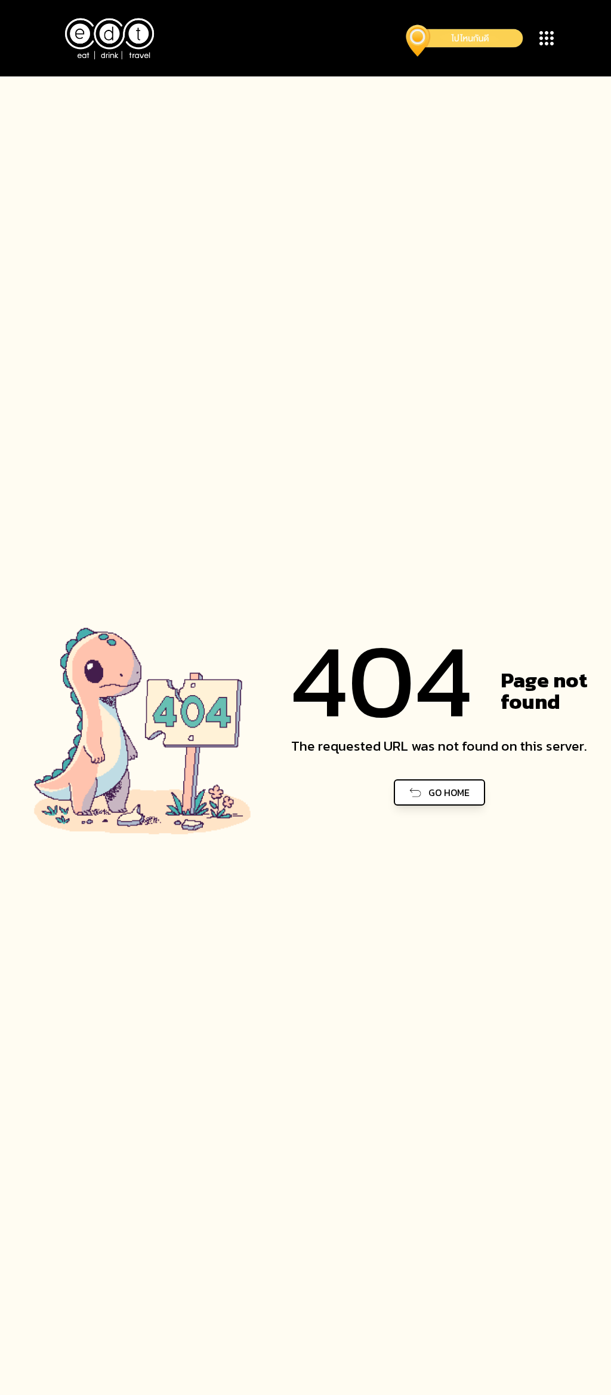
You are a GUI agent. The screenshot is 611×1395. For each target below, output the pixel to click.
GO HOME (449, 792)
